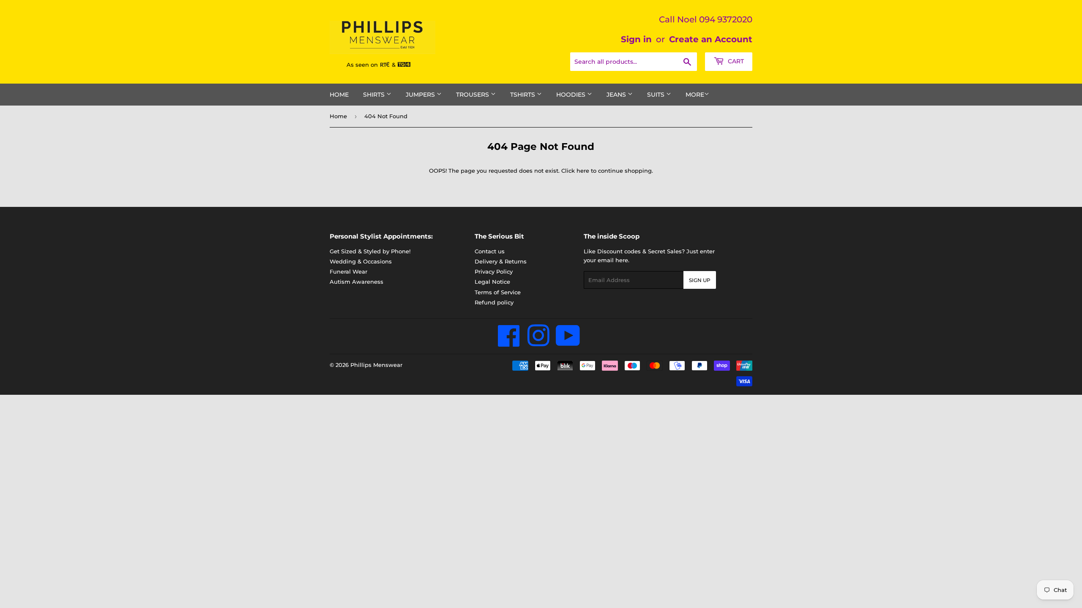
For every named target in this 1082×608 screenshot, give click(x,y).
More (695, 94)
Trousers (473, 94)
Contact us (490, 251)
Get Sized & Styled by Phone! (370, 251)
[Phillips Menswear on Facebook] (509, 342)
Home (339, 94)
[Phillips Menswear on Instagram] (538, 342)
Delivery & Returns (501, 261)
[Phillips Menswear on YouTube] (568, 342)
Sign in (636, 39)
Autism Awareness (356, 281)
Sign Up (699, 280)
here (583, 170)
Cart (735, 61)
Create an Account (710, 39)
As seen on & (372, 64)
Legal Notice (492, 281)
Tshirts (523, 94)
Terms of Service (498, 292)
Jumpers (421, 94)
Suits (656, 94)
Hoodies (571, 94)
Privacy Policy (494, 271)
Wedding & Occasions (361, 261)
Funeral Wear (348, 271)
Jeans (617, 94)
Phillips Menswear (376, 364)
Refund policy (494, 302)
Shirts (374, 94)
